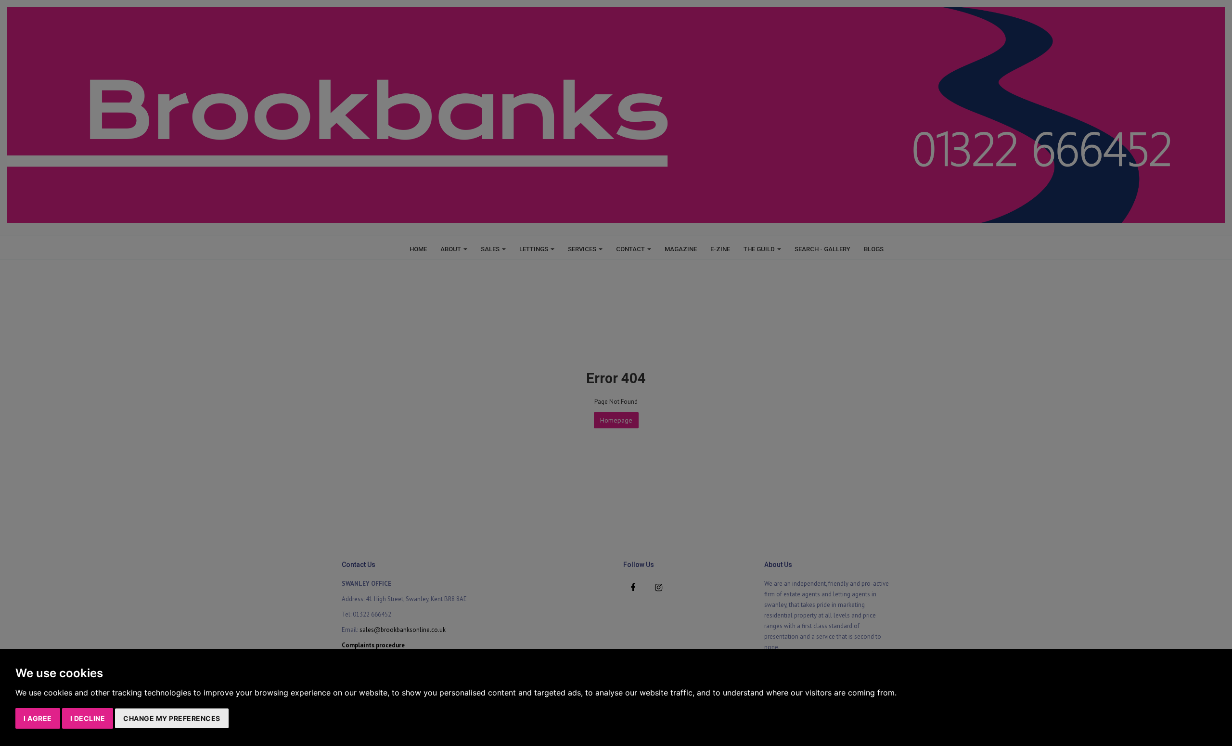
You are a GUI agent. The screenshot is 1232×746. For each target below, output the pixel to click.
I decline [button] (87, 718)
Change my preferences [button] (171, 718)
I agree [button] (38, 718)
